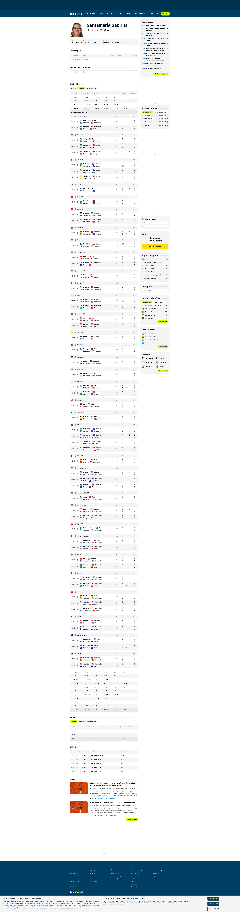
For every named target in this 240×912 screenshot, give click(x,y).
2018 (75, 687)
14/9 (96, 691)
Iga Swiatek (73, 884)
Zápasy (100, 13)
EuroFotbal (149, 366)
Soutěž (150, 13)
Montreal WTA (81, 283)
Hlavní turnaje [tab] (147, 112)
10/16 (105, 101)
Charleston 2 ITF (82, 116)
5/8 (106, 679)
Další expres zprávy (161, 74)
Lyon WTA (79, 616)
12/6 (96, 694)
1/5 (125, 108)
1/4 (125, 101)
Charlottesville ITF (83, 493)
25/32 (86, 108)
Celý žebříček (163, 321)
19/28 (86, 676)
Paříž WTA (80, 456)
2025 (75, 101)
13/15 (105, 672)
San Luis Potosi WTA (83, 536)
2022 (75, 672)
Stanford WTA (81, 271)
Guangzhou (80, 209)
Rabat (78, 424)
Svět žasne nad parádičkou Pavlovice (154, 34)
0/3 (106, 698)
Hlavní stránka (73, 20)
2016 (75, 694)
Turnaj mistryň (134, 886)
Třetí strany (74, 908)
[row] (104, 97)
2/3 (96, 679)
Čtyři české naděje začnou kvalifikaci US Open (154, 64)
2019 (75, 683)
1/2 (115, 104)
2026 (75, 97)
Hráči (119, 13)
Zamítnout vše (213, 903)
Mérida (79, 573)
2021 (75, 676)
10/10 (95, 108)
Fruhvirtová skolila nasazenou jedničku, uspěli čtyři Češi (155, 54)
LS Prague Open (156, 878)
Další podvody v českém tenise (156, 25)
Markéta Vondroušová (75, 881)
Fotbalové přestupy (157, 873)
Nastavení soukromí (95, 895)
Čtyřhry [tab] (81, 721)
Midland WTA (80, 135)
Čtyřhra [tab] (81, 88)
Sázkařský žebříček (115, 878)
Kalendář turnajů (140, 13)
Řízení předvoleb (213, 908)
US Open (79, 240)
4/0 (87, 706)
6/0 (115, 97)
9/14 (105, 108)
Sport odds (163, 362)
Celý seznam (163, 346)
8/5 (96, 683)
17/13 (95, 104)
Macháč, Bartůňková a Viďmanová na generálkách (155, 59)
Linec (78, 592)
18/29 (86, 672)
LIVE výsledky (90, 13)
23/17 (86, 691)
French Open (80, 412)
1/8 (96, 672)
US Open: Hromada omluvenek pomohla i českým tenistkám (155, 49)
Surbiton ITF (81, 400)
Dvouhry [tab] (73, 721)
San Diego (80, 227)
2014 (75, 702)
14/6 (96, 101)
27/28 (86, 104)
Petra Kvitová (73, 878)
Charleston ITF (81, 505)
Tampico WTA (80, 160)
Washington (80, 295)
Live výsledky (150, 358)
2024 (75, 104)
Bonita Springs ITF (83, 468)
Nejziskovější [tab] (147, 302)
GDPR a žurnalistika (116, 895)
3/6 (96, 676)
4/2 (115, 687)
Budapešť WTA (81, 314)
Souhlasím (213, 898)
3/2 (115, 672)
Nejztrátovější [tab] (158, 302)
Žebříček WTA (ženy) (116, 876)
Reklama (133, 895)
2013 (75, 706)
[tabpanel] (104, 401)
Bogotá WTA (80, 524)
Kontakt (154, 895)
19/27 (86, 683)
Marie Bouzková (74, 886)
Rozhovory (93, 878)
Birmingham (80, 369)
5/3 (115, 108)
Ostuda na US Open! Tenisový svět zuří (155, 29)
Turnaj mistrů (134, 884)
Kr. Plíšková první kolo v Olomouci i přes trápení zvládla (112, 802)
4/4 (125, 676)
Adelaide (79, 653)
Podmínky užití (73, 895)
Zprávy (127, 13)
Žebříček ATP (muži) (116, 873)
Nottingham (80, 381)
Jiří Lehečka (73, 876)
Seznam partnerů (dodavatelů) (113, 904)
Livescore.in (149, 362)
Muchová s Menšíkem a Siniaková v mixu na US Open (155, 69)
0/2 (115, 101)
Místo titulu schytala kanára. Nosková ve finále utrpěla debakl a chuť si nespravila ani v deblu (112, 784)
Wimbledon (80, 345)
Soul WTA (79, 184)
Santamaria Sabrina (88, 20)
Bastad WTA (80, 332)
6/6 (106, 97)
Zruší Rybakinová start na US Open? (155, 39)
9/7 (106, 691)
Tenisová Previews (95, 876)
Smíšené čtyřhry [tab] (91, 88)
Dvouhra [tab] (73, 88)
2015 (75, 698)
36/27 (86, 687)
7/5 (106, 694)
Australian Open (82, 635)
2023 (75, 108)
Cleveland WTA (81, 252)
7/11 (87, 679)
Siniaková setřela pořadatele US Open (156, 44)
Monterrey (80, 554)
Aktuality (101, 798)
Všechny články (132, 819)
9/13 (105, 104)
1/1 (115, 694)
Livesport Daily (155, 876)
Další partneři (163, 371)
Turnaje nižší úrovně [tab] (160, 112)
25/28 (86, 101)
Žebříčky (110, 13)
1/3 (125, 687)
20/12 (86, 694)
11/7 (96, 687)
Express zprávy (94, 881)
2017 (75, 691)
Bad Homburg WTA (82, 357)
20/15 (105, 687)
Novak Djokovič (74, 873)
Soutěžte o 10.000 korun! (155, 239)
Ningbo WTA (80, 197)
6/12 (105, 676)
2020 (75, 679)
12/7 (87, 97)
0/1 (96, 97)
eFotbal (162, 366)
